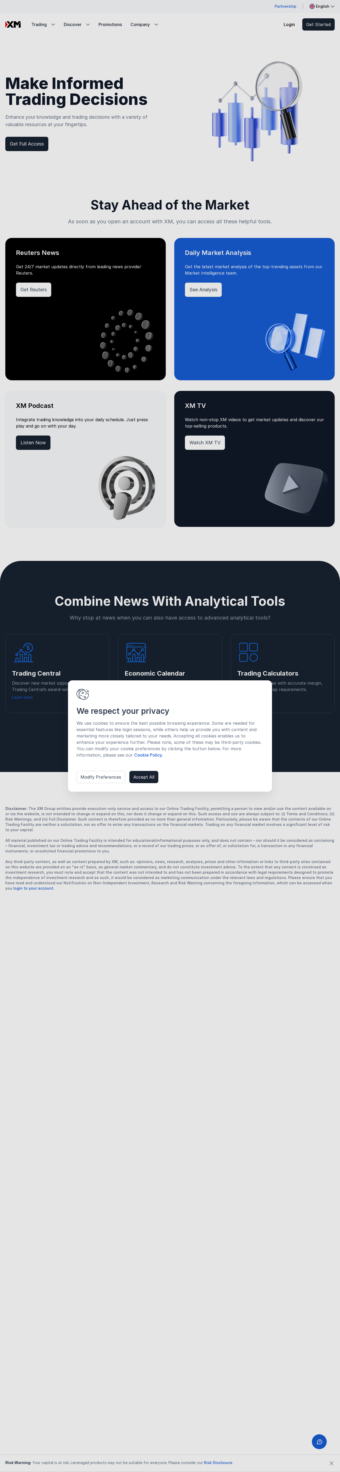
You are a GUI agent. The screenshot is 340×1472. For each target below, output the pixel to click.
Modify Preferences (100, 777)
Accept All (143, 777)
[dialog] (170, 736)
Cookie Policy (148, 755)
